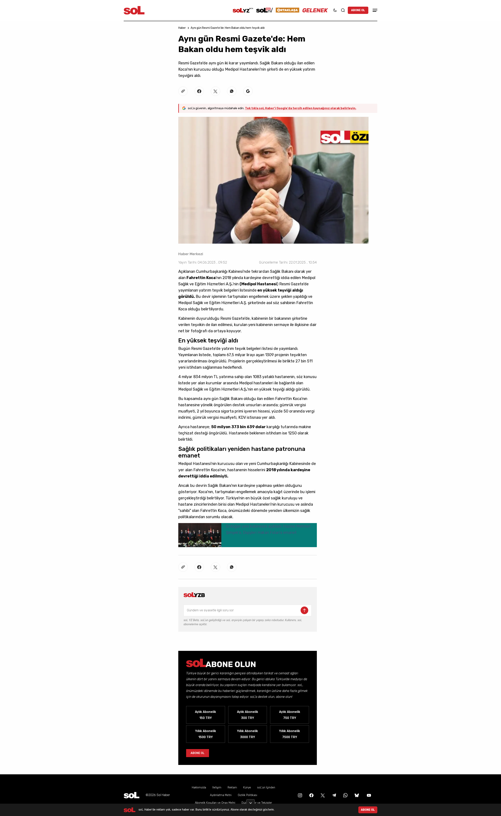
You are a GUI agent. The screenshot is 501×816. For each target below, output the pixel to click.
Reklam (232, 787)
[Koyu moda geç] (335, 10)
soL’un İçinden (266, 787)
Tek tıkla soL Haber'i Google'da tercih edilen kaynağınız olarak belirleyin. (300, 108)
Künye (247, 787)
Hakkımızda (199, 787)
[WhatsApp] (345, 795)
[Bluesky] (357, 795)
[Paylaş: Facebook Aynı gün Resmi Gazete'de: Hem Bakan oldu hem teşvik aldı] (199, 91)
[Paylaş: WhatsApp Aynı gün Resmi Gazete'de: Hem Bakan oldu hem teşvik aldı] (231, 91)
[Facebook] (311, 795)
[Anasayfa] (131, 795)
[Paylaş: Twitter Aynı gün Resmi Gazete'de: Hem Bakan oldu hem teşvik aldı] (215, 91)
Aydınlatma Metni (221, 795)
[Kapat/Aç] (250, 801)
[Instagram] (299, 795)
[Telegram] (333, 795)
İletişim (216, 787)
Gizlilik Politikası (247, 795)
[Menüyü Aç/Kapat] (374, 10)
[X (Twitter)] (322, 795)
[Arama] (343, 10)
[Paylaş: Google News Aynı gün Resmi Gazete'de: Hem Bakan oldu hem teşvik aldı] (248, 91)
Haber (182, 28)
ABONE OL (358, 10)
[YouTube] (368, 795)
